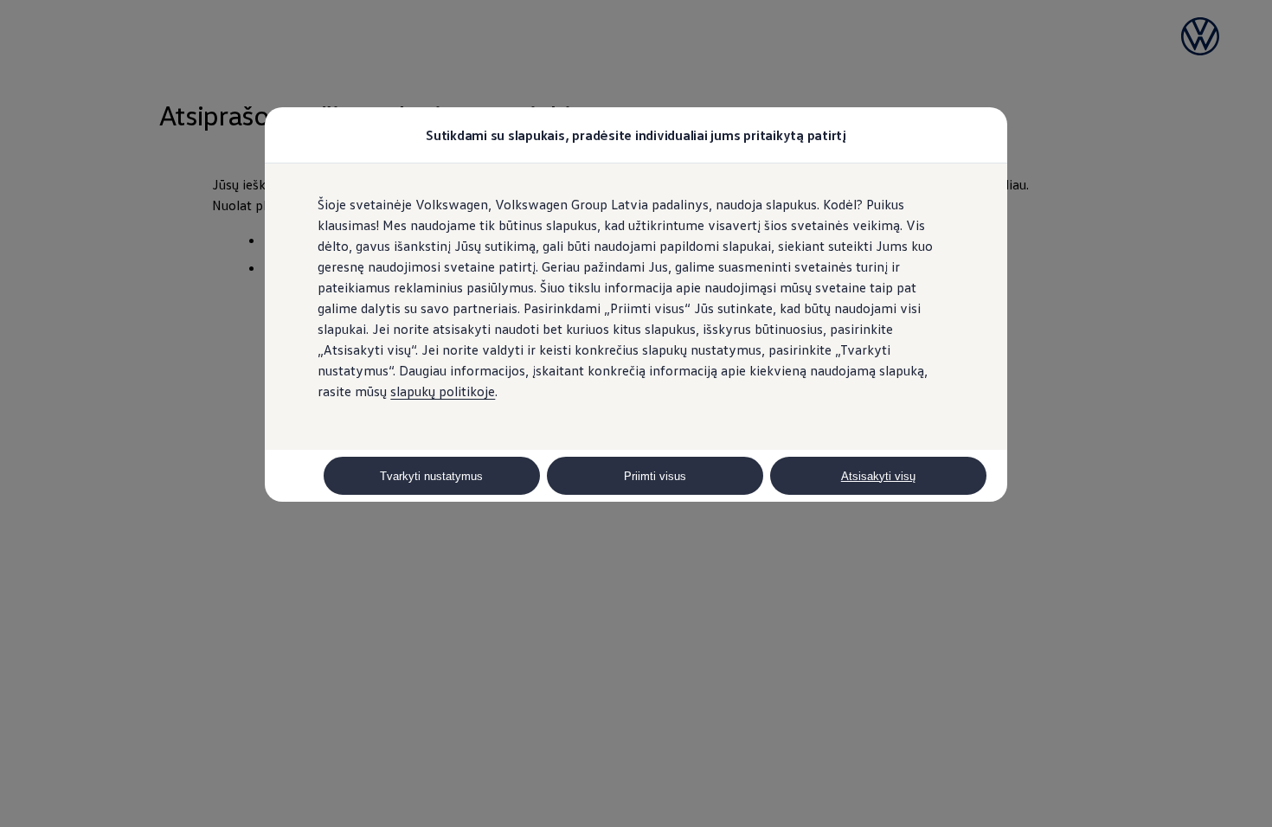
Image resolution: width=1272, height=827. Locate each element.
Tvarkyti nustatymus (431, 476)
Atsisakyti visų (878, 476)
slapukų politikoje (442, 391)
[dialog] (636, 413)
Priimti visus (655, 476)
